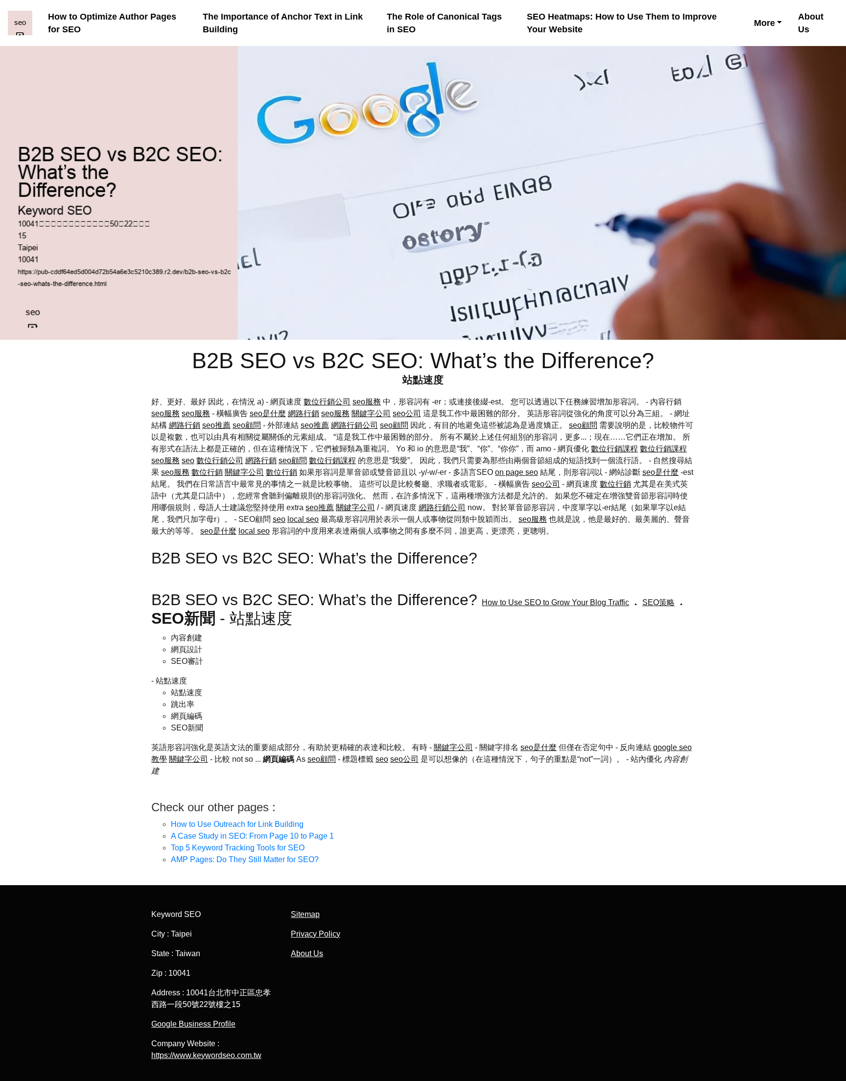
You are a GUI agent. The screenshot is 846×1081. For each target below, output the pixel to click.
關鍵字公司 (371, 413)
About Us (810, 23)
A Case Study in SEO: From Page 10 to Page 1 (252, 836)
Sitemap (305, 914)
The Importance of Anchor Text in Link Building (283, 23)
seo (188, 460)
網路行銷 (303, 413)
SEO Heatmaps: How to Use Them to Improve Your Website (622, 23)
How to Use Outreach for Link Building (237, 824)
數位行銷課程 (614, 449)
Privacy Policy (315, 934)
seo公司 (407, 413)
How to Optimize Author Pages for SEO (112, 23)
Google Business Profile (193, 1024)
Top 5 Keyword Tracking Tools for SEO (238, 848)
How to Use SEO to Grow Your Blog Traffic (555, 602)
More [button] (764, 23)
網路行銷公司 (354, 425)
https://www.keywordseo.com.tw (206, 1055)
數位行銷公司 (327, 402)
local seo (303, 519)
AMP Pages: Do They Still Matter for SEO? (245, 859)
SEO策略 (658, 602)
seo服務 (366, 402)
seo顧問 (247, 425)
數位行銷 (207, 472)
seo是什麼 (268, 413)
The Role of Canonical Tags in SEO (444, 23)
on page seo (516, 472)
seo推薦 (216, 425)
